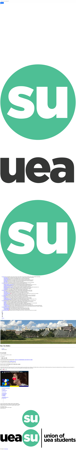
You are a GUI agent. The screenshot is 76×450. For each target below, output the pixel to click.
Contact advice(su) (6, 305)
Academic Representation (7, 285)
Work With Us (6, 278)
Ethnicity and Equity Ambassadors (8, 284)
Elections (5, 286)
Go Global (5, 294)
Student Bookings (6, 307)
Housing (5, 302)
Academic (5, 301)
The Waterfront (6, 292)
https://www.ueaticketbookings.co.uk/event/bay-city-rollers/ (24, 359)
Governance (5, 280)
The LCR (5, 291)
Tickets (3, 348)
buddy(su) (5, 303)
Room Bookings (6, 299)
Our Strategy (5, 277)
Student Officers (6, 283)
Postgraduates (6, 287)
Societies (5, 297)
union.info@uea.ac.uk (5, 397)
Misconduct (5, 304)
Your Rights (5, 289)
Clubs (4, 296)
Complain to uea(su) (7, 306)
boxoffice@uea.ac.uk (13, 361)
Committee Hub (6, 298)
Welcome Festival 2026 (7, 293)
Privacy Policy (6, 282)
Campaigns (5, 288)
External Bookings (6, 308)
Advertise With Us (6, 309)
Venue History (6, 281)
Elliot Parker (6, 448)
